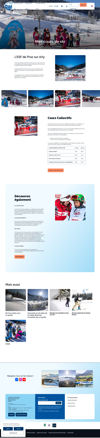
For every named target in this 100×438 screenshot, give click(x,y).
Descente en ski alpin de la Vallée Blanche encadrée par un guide (37, 315)
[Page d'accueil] (8, 5)
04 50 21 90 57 (21, 415)
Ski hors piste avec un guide (12, 314)
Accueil (15, 11)
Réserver (83, 5)
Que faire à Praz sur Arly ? (40, 6)
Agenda (51, 6)
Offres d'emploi (71, 406)
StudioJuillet (70, 432)
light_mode (57, 6)
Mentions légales (31, 432)
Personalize (13, 433)
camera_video (62, 6)
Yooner (7, 344)
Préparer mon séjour (29, 6)
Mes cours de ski (22, 11)
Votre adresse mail (43, 400)
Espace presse (71, 403)
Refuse (18, 428)
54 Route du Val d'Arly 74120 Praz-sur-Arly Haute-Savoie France (14, 399)
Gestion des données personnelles (57, 432)
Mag (55, 6)
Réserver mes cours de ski (56, 170)
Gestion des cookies (42, 432)
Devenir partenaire (72, 400)
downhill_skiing (67, 6)
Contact (11, 414)
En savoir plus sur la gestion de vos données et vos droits (48, 410)
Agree (8, 428)
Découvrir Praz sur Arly (18, 6)
